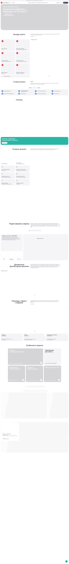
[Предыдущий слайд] (32, 58)
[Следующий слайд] (67, 58)
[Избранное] (62, 3)
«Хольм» (31, 0)
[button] (66, 561)
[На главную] (1, 3)
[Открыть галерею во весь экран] (67, 41)
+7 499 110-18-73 (58, 2)
